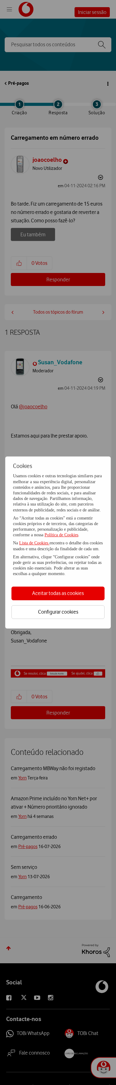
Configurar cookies (58, 612)
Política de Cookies (61, 535)
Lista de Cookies (34, 543)
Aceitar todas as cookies (58, 593)
